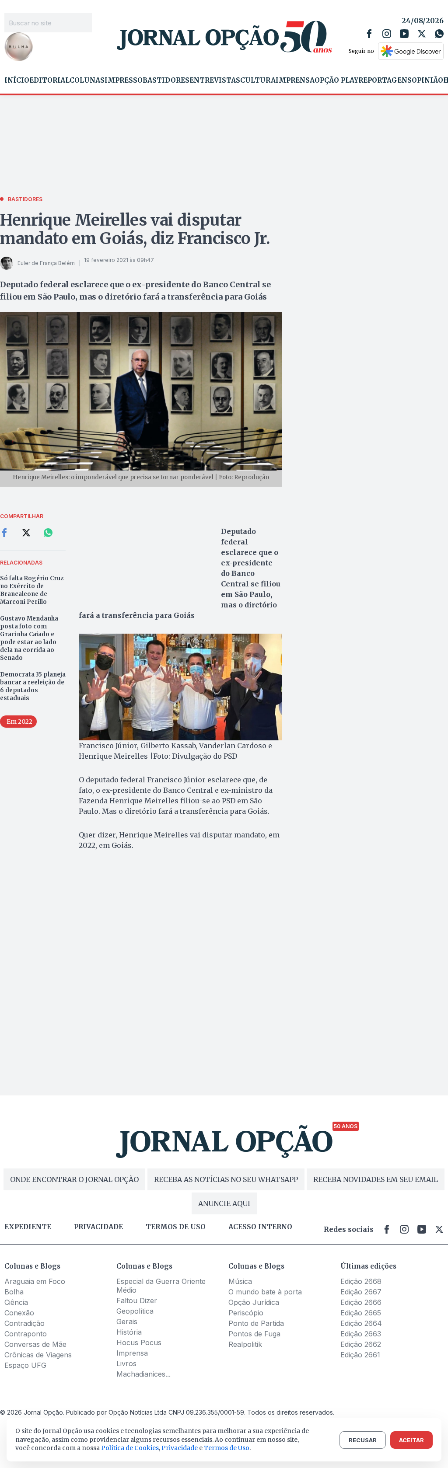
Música (240, 1281)
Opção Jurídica (253, 1302)
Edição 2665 (360, 1312)
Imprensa (295, 80)
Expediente (27, 1227)
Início (16, 80)
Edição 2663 (360, 1333)
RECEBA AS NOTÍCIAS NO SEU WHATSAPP (226, 1179)
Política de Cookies (130, 1448)
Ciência (16, 1302)
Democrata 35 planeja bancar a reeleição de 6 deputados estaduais (33, 686)
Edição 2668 (361, 1281)
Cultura (258, 80)
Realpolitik (245, 1344)
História (129, 1332)
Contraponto (25, 1333)
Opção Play (336, 80)
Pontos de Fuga (254, 1333)
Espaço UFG (25, 1365)
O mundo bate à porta (265, 1291)
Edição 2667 (361, 1291)
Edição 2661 (360, 1354)
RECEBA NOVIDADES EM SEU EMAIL (375, 1179)
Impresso (124, 80)
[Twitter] (421, 33)
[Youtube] (404, 33)
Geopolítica (135, 1311)
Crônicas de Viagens (38, 1354)
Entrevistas (214, 80)
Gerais (126, 1321)
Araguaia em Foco (34, 1281)
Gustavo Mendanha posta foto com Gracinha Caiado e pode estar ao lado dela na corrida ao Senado (29, 638)
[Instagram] (386, 33)
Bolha (14, 1291)
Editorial (49, 80)
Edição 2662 (360, 1344)
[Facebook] (369, 33)
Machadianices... (143, 1374)
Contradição (24, 1323)
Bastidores (166, 80)
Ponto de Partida (256, 1323)
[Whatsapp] (439, 33)
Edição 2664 (361, 1323)
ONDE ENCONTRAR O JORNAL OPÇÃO (74, 1179)
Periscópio (245, 1312)
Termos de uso (176, 1227)
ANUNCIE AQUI (224, 1203)
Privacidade (98, 1227)
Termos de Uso (226, 1448)
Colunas (87, 80)
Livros (126, 1363)
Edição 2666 (361, 1302)
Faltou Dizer (136, 1300)
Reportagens (385, 80)
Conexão (19, 1312)
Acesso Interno (260, 1227)
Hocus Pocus (138, 1342)
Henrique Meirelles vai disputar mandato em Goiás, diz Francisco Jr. (135, 229)
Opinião (427, 80)
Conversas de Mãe (35, 1344)
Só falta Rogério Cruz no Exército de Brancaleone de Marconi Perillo (31, 590)
